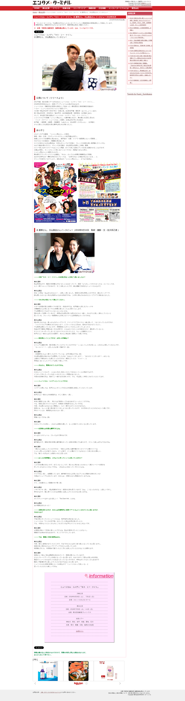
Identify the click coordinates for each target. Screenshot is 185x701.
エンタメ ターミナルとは (119, 8)
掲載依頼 (92, 8)
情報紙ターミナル (146, 3)
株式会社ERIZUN (146, 5)
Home (35, 12)
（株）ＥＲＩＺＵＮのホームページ (50, 692)
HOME (37, 8)
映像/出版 (66, 8)
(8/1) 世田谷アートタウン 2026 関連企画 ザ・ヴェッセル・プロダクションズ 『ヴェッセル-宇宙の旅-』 (141, 35)
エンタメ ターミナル (58, 3)
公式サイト (80, 631)
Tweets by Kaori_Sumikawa (139, 94)
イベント (56, 8)
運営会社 (135, 8)
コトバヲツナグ (79, 8)
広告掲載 (102, 8)
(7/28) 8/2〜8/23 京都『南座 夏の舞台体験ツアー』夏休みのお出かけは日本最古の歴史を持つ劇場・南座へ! (141, 58)
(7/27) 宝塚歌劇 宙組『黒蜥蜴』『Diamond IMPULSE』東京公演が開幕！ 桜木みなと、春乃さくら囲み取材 (141, 65)
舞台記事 (46, 8)
